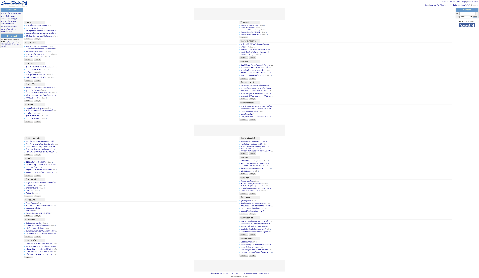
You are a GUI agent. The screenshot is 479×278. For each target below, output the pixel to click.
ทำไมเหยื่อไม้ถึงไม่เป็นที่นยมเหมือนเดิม (255, 44)
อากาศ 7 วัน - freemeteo (9, 21)
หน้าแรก (445, 2)
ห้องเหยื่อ (28, 159)
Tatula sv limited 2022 (248, 149)
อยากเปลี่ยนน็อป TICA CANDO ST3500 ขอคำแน (258, 109)
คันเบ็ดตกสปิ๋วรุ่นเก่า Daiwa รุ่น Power (254, 203)
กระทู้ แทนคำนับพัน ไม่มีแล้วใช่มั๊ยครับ (254, 252)
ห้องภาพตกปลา (30, 43)
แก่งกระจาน (245, 47)
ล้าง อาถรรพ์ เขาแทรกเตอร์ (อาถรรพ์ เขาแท (41, 149)
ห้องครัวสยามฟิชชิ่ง (32, 179)
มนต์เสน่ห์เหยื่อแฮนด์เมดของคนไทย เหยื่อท (256, 211)
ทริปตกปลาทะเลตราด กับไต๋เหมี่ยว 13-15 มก (41, 95)
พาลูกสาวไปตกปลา (32, 28)
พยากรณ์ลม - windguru (9, 26)
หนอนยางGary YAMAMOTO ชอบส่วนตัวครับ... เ (42, 165)
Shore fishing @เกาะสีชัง (34, 51)
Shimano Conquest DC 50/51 (251, 34)
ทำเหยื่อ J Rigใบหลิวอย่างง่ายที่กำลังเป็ (254, 68)
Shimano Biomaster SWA (249, 25)
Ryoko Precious (31, 203)
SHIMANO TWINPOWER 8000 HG (253, 166)
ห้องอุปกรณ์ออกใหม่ (247, 138)
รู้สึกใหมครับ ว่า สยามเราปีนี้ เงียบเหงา (39, 36)
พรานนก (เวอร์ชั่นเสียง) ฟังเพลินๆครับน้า (40, 152)
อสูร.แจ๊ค (3, 46)
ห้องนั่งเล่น (29, 105)
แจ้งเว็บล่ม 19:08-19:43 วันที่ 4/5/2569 (39, 244)
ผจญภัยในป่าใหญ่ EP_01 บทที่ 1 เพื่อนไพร (40, 147)
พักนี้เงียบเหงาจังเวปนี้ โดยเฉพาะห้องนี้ (39, 111)
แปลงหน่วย (248, 273)
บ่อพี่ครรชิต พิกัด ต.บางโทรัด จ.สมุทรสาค (255, 232)
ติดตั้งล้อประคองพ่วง (33, 98)
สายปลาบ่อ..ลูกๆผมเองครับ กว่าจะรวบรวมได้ (256, 206)
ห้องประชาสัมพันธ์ (246, 238)
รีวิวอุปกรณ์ (244, 22)
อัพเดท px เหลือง (247, 181)
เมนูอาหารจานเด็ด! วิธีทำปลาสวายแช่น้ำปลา (41, 183)
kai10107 (10, 44)
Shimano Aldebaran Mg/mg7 (250, 30)
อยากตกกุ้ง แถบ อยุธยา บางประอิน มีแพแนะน (257, 88)
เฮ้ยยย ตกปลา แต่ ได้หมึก (35, 69)
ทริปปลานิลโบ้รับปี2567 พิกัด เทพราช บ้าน (255, 226)
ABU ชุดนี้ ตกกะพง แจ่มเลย (35, 75)
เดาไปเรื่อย (30, 72)
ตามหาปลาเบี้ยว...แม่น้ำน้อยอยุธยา (38, 54)
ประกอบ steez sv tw (247, 171)
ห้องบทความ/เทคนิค (32, 138)
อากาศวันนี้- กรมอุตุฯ (8, 16)
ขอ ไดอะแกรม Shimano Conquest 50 (39, 205)
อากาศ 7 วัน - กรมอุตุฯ (9, 19)
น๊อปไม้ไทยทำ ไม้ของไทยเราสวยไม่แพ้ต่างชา (257, 65)
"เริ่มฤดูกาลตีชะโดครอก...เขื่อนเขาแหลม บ (41, 31)
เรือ (211, 273)
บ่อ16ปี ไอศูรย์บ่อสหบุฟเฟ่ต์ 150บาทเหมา (255, 250)
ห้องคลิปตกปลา (30, 63)
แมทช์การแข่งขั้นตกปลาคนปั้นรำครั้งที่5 (255, 221)
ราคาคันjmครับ (246, 114)
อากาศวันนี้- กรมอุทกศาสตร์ (11, 13)
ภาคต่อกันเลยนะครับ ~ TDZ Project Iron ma (256, 188)
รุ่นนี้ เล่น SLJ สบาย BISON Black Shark (39, 67)
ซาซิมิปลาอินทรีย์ (32, 188)
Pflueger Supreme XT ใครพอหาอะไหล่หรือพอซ (257, 117)
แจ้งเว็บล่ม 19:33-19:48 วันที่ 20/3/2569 (39, 254)
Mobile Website (263, 273)
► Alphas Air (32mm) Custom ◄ (252, 186)
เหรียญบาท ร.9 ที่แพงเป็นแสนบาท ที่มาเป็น (256, 208)
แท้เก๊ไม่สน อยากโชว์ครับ (35, 228)
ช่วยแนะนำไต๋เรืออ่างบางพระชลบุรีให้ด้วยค (256, 96)
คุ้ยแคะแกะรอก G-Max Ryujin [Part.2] (254, 168)
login (427, 5)
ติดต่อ (255, 273)
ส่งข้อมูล (37, 39)
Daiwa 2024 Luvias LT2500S (251, 191)
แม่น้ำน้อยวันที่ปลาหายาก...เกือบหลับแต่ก (40, 49)
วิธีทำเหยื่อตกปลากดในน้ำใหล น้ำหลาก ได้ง (256, 73)
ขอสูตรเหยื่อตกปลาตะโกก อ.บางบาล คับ (40, 172)
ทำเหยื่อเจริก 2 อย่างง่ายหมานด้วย (253, 70)
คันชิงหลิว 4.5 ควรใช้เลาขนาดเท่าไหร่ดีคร (256, 49)
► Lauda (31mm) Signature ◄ (251, 184)
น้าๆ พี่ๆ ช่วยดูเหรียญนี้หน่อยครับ (37, 226)
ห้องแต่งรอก (244, 178)
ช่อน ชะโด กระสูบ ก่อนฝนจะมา (37, 46)
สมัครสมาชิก (434, 5)
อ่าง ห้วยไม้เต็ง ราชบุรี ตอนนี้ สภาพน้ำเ (254, 91)
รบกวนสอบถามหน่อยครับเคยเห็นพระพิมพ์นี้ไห (42, 231)
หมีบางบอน (17, 44)
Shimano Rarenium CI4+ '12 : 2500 (38, 213)
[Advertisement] (239, 14)
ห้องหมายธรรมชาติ (247, 82)
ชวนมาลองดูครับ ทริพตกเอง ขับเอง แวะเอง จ (256, 93)
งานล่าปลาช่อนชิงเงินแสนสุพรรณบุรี (253, 229)
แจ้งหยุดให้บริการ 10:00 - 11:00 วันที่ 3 (39, 249)
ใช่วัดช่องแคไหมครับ (33, 223)
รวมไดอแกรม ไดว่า (33, 208)
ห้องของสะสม (245, 197)
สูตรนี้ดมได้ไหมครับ (33, 116)
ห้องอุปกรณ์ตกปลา (247, 103)
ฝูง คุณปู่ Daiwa (246, 201)
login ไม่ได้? (466, 5)
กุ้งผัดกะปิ (29, 193)
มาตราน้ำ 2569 (6, 32)
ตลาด (469, 2)
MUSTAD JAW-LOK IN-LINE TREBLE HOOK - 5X (258, 146)
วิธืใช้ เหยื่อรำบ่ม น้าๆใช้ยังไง (36, 162)
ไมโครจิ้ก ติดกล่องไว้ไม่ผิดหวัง (36, 26)
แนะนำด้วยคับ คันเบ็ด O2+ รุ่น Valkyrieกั (255, 52)
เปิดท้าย (475, 2)
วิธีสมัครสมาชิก (446, 5)
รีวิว (458, 2)
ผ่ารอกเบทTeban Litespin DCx (251, 161)
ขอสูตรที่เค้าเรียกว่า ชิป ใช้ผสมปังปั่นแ (39, 170)
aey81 (7, 42)
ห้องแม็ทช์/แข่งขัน (246, 218)
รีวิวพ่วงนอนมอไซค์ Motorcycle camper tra (40, 87)
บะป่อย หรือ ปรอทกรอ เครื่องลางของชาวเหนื (41, 233)
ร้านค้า (226, 273)
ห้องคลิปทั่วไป (30, 84)
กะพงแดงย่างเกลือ (32, 185)
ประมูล (463, 2)
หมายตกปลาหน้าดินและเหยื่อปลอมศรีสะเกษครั (257, 86)
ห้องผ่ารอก (244, 157)
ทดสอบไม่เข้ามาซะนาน (34, 108)
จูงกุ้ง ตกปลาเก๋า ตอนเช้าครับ (36, 77)
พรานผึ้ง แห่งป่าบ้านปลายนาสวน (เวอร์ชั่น (40, 141)
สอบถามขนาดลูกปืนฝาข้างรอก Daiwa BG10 (256, 163)
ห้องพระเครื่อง (30, 220)
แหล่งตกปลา (218, 273)
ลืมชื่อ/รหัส (456, 5)
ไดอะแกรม (30, 211)
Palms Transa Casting (248, 28)
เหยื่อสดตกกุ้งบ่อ (31, 167)
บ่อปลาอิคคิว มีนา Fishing (250, 247)
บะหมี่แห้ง (29, 190)
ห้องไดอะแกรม (30, 200)
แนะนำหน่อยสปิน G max (249, 111)
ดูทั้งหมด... (28, 39)
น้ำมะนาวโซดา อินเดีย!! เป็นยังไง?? (38, 93)
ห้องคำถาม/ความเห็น (248, 41)
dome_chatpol (14, 42)
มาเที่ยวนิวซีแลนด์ (32, 90)
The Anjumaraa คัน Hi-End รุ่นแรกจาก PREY (256, 141)
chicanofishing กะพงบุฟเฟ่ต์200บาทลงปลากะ (256, 244)
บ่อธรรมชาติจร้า (247, 242)
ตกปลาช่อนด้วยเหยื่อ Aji (34, 57)
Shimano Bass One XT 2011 (250, 32)
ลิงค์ (232, 273)
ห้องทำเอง (244, 62)
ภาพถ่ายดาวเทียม (7, 24)
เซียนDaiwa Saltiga (247, 55)
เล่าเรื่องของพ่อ (31, 113)
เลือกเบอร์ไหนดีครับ (33, 118)
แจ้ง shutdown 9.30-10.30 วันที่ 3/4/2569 (40, 252)
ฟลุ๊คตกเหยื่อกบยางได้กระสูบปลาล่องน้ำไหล (41, 33)
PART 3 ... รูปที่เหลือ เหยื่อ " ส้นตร (252, 75)
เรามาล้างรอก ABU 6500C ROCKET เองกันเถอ (257, 106)
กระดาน (453, 2)
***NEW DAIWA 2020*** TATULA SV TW (256, 151)
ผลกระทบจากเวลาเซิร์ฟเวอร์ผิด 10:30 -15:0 (41, 246)
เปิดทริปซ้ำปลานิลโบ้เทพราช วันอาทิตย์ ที (255, 224)
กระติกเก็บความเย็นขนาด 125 (251, 144)
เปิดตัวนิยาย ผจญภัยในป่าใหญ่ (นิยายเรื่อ (40, 144)
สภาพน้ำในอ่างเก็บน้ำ (8, 29)
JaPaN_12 (4, 44)
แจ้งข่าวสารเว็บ (30, 240)
